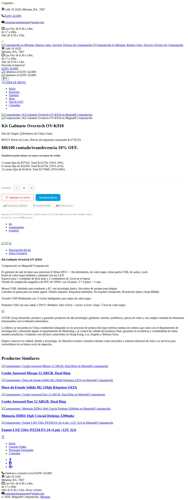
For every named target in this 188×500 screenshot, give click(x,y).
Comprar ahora (48, 197)
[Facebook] (10, 459)
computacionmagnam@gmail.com (24, 22)
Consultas (14, 105)
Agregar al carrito (20, 197)
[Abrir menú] (5, 79)
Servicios (14, 92)
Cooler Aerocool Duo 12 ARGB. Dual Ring (33, 401)
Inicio (12, 88)
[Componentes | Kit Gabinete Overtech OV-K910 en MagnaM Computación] (46, 114)
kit (10, 224)
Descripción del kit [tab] (20, 250)
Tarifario (14, 95)
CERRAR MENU (15, 82)
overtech (14, 230)
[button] (2, 41)
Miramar (45, 496)
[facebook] (2, 243)
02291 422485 (12, 15)
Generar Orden (17, 446)
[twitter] (6, 243)
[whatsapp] (10, 243)
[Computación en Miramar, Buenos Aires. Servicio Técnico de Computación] (92, 45)
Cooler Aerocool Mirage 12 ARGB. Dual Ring (35, 373)
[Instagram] (10, 462)
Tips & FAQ (16, 101)
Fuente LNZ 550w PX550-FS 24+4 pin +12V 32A (38, 430)
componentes (16, 227)
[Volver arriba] (2, 437)
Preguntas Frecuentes (21, 450)
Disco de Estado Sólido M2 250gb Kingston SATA (39, 387)
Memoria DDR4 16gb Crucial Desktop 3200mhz (37, 416)
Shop (12, 98)
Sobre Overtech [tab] (18, 253)
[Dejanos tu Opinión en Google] (11, 466)
